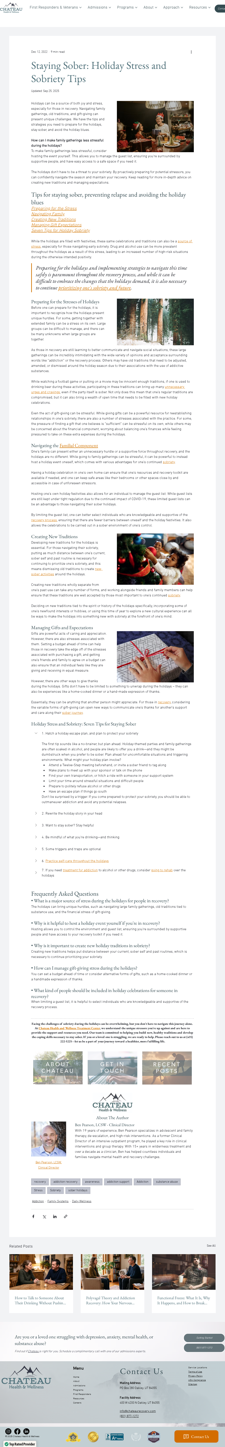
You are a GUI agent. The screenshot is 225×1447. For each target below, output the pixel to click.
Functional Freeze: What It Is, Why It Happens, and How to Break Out (183, 1300)
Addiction (143, 1182)
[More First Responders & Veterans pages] (80, 7)
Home (76, 1377)
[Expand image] (79, 1054)
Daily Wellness (81, 1201)
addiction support (118, 1182)
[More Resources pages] (209, 7)
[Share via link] (66, 1216)
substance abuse (167, 1182)
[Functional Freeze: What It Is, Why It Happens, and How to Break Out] (184, 1272)
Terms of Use (195, 1371)
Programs (78, 1390)
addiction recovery (65, 1182)
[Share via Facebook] (33, 1216)
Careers (77, 1402)
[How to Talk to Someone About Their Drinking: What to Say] (41, 1272)
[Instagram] (8, 1431)
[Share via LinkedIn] (55, 1216)
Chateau (33, 1351)
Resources (78, 1398)
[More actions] (191, 52)
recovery (40, 1182)
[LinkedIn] (26, 1431)
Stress (38, 1190)
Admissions (79, 1385)
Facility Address (130, 1398)
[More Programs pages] (136, 7)
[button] (112, 733)
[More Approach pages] (182, 7)
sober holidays (77, 1190)
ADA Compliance (197, 1380)
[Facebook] (17, 1431)
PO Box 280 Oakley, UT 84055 (138, 1388)
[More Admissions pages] (110, 7)
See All (211, 1246)
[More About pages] (156, 7)
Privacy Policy (195, 1376)
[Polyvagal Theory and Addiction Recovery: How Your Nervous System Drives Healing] (112, 1272)
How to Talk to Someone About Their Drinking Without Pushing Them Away (40, 1300)
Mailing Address (130, 1383)
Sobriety (55, 1190)
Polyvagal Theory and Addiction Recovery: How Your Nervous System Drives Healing (110, 1300)
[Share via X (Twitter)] (44, 1216)
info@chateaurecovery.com (138, 1411)
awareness (92, 1182)
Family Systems (58, 1201)
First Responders (82, 1394)
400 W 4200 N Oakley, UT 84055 (140, 1403)
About (76, 1381)
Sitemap (192, 1384)
